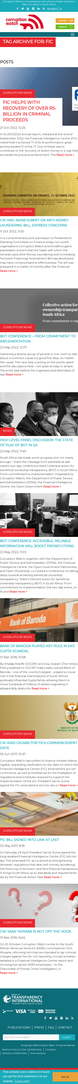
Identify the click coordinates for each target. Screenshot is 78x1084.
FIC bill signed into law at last (29, 840)
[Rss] (43, 8)
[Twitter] (22, 8)
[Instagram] (33, 8)
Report (63, 20)
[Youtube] (28, 8)
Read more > (65, 155)
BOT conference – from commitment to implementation (38, 338)
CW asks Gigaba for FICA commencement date (38, 745)
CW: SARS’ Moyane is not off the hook (35, 931)
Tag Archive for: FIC (28, 41)
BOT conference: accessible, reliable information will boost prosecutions (37, 543)
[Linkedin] (38, 8)
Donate (63, 27)
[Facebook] (17, 8)
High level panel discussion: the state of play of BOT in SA (36, 442)
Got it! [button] (65, 1076)
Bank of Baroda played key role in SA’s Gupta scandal (37, 648)
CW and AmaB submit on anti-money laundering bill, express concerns (34, 222)
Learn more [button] (22, 1081)
